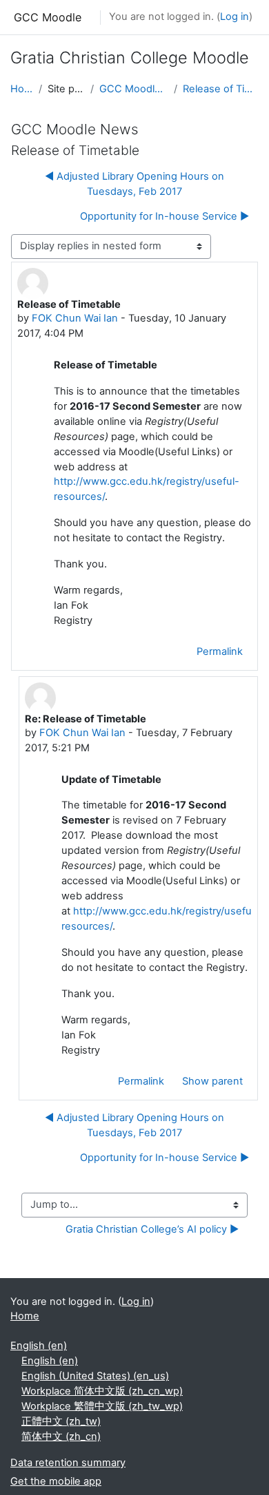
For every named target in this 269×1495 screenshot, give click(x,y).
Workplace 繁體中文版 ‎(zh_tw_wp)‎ (102, 1406)
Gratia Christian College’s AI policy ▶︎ (152, 1229)
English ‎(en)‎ (38, 1345)
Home (21, 89)
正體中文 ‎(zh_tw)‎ (61, 1421)
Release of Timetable (221, 89)
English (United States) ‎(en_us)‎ (95, 1376)
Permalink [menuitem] (220, 651)
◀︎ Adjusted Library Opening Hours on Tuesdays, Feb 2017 (134, 184)
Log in (234, 16)
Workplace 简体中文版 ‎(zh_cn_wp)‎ (102, 1391)
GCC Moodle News (134, 89)
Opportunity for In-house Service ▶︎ (164, 216)
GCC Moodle (47, 17)
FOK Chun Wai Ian (75, 318)
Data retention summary (68, 1462)
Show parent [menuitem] (212, 1081)
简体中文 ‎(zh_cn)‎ (61, 1436)
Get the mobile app (55, 1481)
